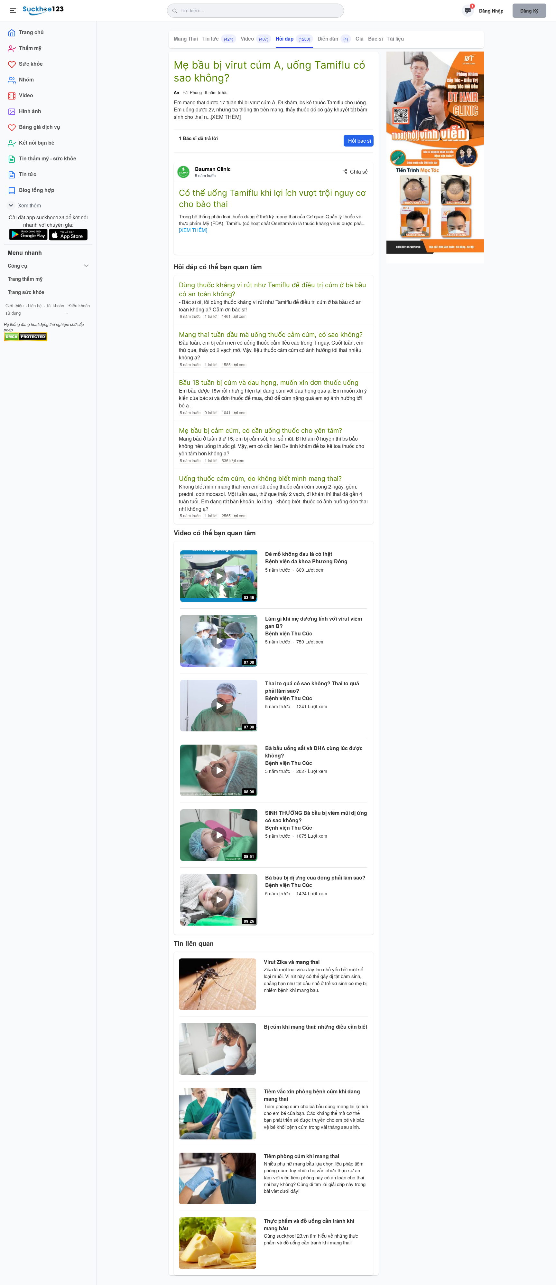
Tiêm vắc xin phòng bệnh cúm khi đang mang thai (312, 1095)
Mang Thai (186, 38)
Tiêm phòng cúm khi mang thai (301, 1156)
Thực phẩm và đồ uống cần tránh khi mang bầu (309, 1224)
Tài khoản (55, 305)
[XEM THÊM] (226, 116)
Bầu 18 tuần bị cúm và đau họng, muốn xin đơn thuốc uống (268, 382)
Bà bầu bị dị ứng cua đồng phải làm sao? (315, 877)
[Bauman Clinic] (183, 172)
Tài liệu (395, 38)
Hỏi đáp (293, 38)
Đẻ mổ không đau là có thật (298, 553)
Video (254, 38)
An (176, 92)
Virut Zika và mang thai (292, 962)
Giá (360, 38)
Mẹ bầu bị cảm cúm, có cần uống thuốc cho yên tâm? (260, 430)
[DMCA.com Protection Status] (25, 336)
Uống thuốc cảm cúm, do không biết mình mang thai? (260, 478)
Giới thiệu (14, 305)
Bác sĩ (375, 38)
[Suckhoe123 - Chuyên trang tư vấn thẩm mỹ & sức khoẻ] (43, 9)
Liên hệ (35, 305)
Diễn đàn (333, 38)
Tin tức (217, 38)
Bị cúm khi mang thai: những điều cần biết (315, 1026)
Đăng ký (529, 10)
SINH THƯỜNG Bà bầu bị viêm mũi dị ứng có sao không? (316, 816)
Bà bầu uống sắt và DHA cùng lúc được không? (314, 751)
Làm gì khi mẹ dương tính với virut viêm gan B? (313, 622)
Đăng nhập (491, 10)
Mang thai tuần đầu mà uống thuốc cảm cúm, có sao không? (271, 334)
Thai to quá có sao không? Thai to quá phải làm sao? (312, 687)
